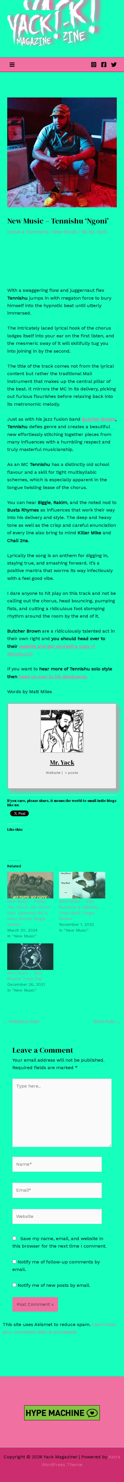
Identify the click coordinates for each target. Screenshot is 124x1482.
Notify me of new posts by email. (54, 1285)
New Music (65, 231)
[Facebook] (103, 64)
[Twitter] (114, 64)
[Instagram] (93, 64)
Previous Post (21, 1021)
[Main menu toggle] (12, 64)
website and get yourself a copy (55, 646)
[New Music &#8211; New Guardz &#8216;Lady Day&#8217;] (30, 956)
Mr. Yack (62, 762)
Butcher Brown (98, 419)
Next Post (107, 1021)
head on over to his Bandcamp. (53, 676)
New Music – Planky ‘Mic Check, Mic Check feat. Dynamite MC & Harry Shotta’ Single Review (28, 913)
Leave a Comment (27, 231)
